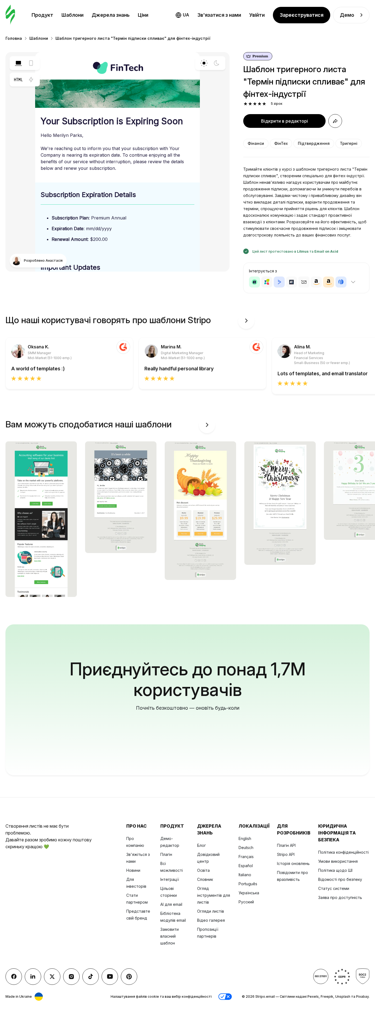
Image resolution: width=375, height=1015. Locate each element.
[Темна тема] (216, 63)
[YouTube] (110, 976)
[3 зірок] (255, 104)
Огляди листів (210, 911)
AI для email (171, 904)
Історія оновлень (293, 863)
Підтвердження (314, 143)
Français (246, 856)
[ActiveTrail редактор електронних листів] (291, 282)
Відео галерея (211, 920)
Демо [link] (347, 15)
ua (186, 15)
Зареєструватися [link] (301, 15)
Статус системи (333, 888)
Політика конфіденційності (343, 852)
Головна (13, 38)
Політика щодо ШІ (335, 870)
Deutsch (246, 847)
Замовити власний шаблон (169, 936)
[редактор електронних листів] (10, 15)
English (245, 838)
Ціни (143, 15)
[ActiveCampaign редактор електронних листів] (279, 282)
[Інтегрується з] (353, 282)
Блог (201, 845)
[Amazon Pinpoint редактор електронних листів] (316, 282)
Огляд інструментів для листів (213, 895)
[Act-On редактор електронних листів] (266, 282)
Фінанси (256, 143)
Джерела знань (111, 15)
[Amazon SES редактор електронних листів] (328, 282)
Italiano (245, 874)
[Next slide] (246, 320)
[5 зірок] (264, 104)
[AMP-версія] (31, 79)
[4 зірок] (259, 104)
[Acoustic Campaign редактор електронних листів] (254, 282)
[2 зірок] (250, 104)
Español (246, 865)
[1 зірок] (245, 104)
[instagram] (71, 976)
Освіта (203, 870)
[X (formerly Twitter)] (52, 976)
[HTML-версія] (18, 79)
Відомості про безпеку (340, 879)
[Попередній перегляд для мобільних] (31, 63)
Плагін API (286, 845)
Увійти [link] (257, 15)
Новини (133, 870)
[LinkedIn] (33, 976)
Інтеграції (169, 879)
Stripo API (286, 854)
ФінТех (281, 143)
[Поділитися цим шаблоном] (335, 121)
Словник (205, 879)
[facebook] (13, 976)
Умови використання (338, 861)
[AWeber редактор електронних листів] (340, 282)
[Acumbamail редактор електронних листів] (303, 282)
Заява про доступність (340, 897)
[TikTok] (90, 976)
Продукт (42, 15)
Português (248, 883)
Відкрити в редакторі (284, 121)
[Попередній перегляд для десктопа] (18, 63)
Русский (246, 902)
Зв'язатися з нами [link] (219, 15)
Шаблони (72, 15)
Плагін (166, 854)
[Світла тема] (204, 63)
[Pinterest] (129, 976)
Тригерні (348, 143)
